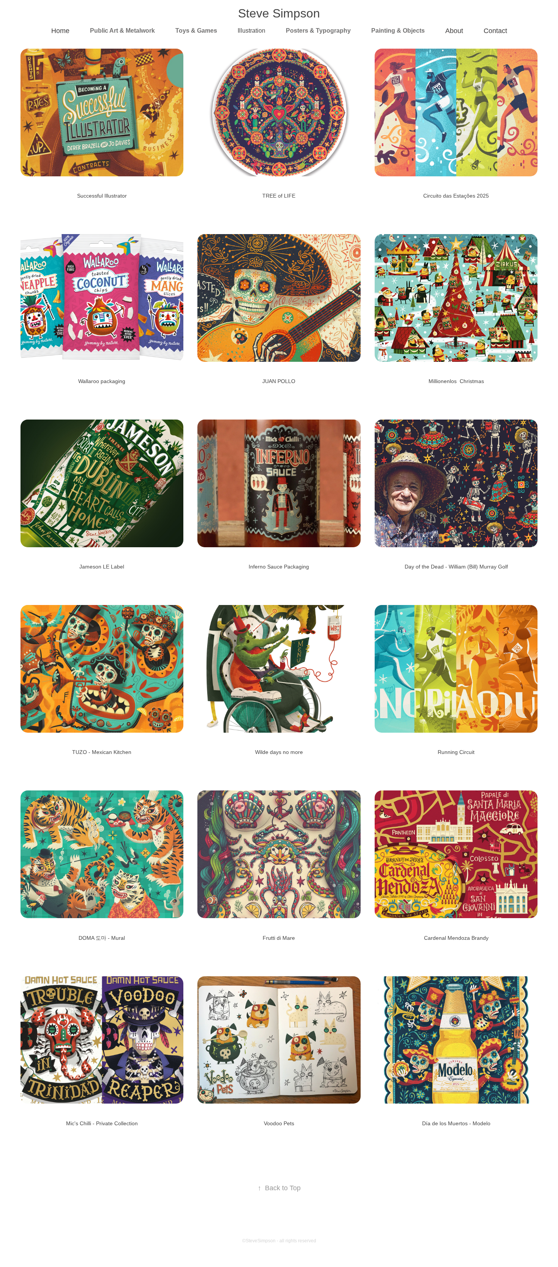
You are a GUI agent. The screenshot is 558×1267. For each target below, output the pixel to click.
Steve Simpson (279, 13)
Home (60, 31)
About (454, 31)
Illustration (251, 30)
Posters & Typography (318, 30)
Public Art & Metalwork (122, 30)
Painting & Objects (398, 30)
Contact (495, 31)
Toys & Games (196, 30)
